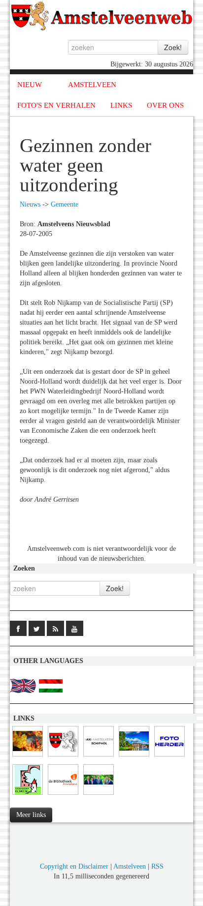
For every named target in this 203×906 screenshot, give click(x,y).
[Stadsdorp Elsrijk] (27, 795)
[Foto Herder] (169, 756)
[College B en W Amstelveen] (98, 795)
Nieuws (30, 204)
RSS (157, 866)
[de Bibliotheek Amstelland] (63, 795)
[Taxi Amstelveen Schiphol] (98, 756)
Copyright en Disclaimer (74, 866)
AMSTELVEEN (92, 85)
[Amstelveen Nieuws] (63, 756)
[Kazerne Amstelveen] (27, 756)
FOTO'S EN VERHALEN (56, 105)
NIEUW (29, 85)
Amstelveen (129, 866)
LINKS (121, 105)
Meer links (31, 814)
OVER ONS (165, 105)
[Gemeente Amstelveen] (134, 756)
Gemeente (64, 204)
